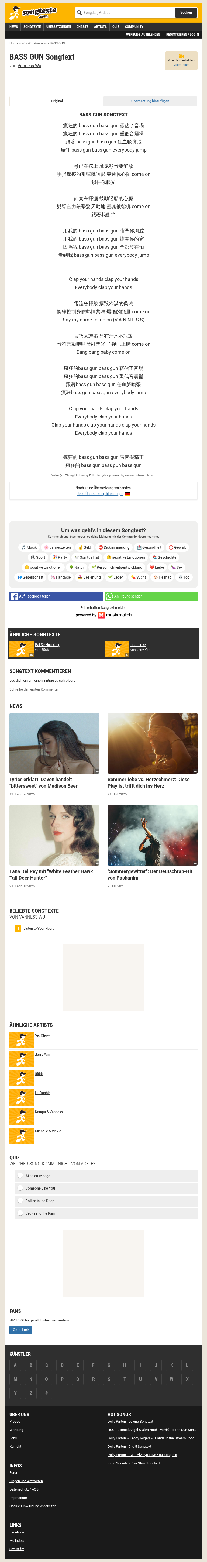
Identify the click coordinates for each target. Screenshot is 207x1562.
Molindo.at (17, 1541)
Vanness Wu (29, 65)
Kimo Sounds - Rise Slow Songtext (134, 1463)
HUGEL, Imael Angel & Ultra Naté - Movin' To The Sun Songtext (154, 1430)
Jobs (13, 1438)
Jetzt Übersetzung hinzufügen (100, 493)
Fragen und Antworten (26, 1481)
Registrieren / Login (182, 34)
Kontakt (15, 1446)
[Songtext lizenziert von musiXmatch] (103, 614)
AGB (35, 1489)
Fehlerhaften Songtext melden (103, 608)
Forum (14, 1473)
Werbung (16, 1430)
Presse (14, 1421)
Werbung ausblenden (143, 34)
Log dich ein (18, 680)
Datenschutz (19, 1489)
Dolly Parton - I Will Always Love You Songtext (142, 1455)
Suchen (186, 12)
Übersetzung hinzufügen (150, 101)
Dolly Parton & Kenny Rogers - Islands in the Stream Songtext (154, 1438)
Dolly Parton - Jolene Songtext (130, 1421)
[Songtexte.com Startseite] (35, 13)
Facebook (17, 1532)
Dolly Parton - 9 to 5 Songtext (129, 1446)
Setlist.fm (16, 1549)
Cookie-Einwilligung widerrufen (32, 1506)
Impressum (18, 1498)
